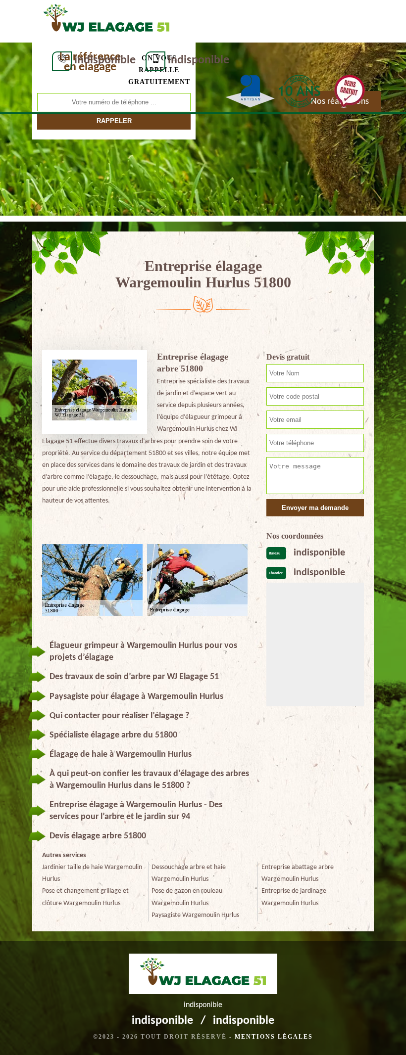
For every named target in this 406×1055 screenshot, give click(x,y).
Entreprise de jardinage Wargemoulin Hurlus (293, 897)
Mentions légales (274, 1036)
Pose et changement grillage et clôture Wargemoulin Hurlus (85, 897)
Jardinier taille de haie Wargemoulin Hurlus (92, 873)
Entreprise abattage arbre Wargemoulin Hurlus (297, 873)
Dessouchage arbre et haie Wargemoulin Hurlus (189, 873)
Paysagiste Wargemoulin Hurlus (195, 915)
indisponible (105, 60)
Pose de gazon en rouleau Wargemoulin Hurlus (187, 897)
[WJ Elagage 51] (106, 20)
